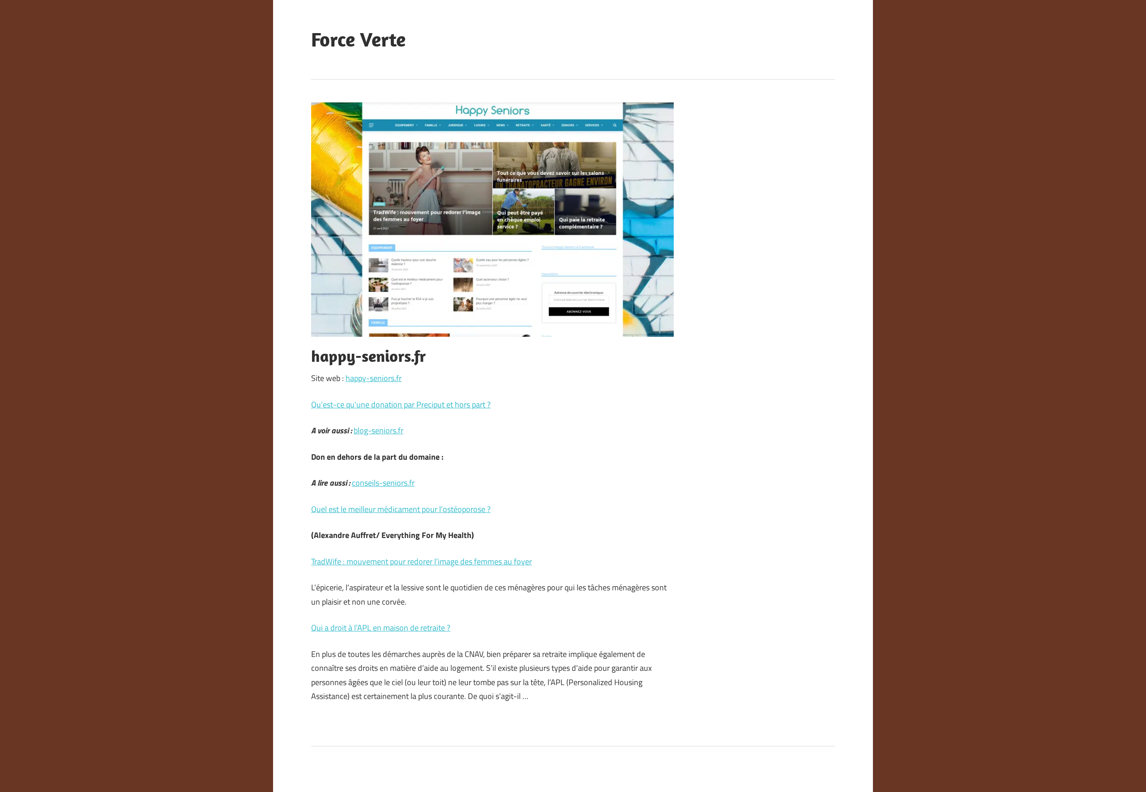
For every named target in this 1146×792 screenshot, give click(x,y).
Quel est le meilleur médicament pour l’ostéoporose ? (401, 509)
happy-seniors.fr (374, 378)
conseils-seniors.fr (383, 483)
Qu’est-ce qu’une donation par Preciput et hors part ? (401, 404)
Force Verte (358, 39)
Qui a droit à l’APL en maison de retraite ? (380, 628)
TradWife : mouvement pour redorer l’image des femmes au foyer (421, 561)
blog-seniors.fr (378, 430)
